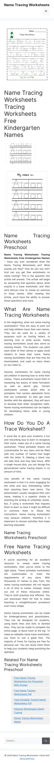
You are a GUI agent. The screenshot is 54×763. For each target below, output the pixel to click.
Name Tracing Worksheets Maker (28, 720)
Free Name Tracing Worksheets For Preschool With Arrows (28, 681)
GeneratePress (27, 758)
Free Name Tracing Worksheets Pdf (24, 692)
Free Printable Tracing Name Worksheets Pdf (30, 701)
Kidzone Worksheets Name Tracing (29, 711)
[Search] (46, 741)
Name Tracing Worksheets (26, 5)
